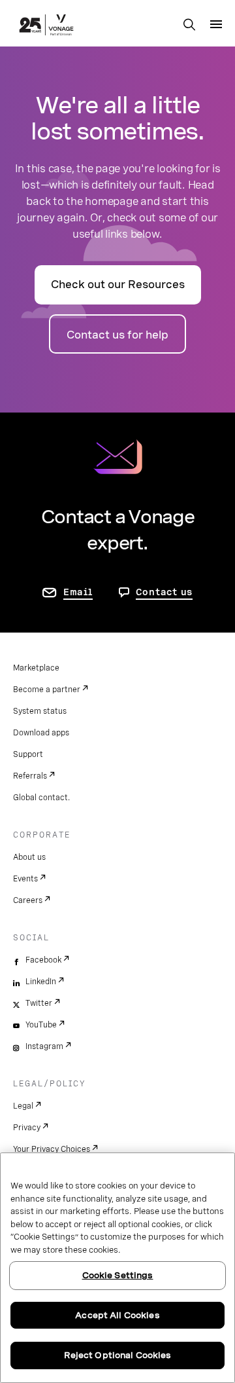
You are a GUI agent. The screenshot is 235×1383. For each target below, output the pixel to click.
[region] (117, 1267)
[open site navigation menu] (216, 24)
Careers (27, 900)
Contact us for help (117, 335)
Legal (23, 1106)
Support (28, 754)
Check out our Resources (118, 284)
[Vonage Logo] (46, 26)
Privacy (26, 1127)
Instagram (44, 1046)
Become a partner (46, 689)
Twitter (38, 1003)
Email (78, 592)
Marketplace (36, 668)
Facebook (43, 960)
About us (29, 857)
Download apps (41, 732)
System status (40, 711)
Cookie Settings (117, 1275)
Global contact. (41, 797)
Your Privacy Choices (51, 1149)
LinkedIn (40, 981)
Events (25, 878)
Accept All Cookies (117, 1315)
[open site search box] (189, 25)
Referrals (30, 776)
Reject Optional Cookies (118, 1355)
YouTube (41, 1024)
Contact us (164, 592)
